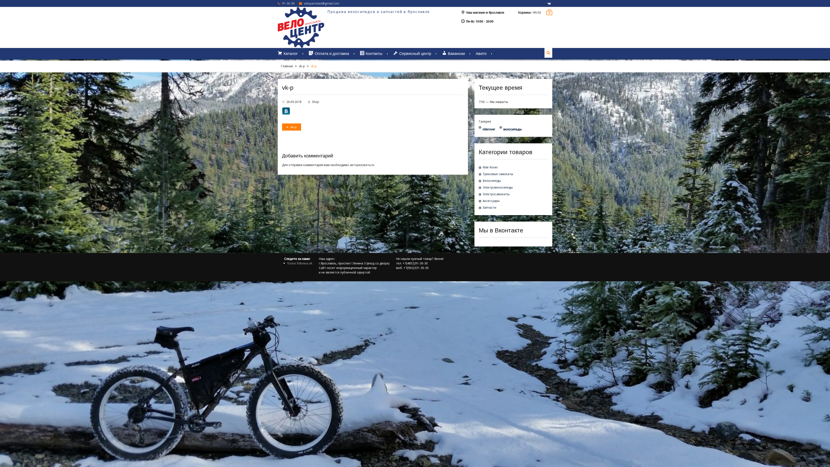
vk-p (302, 66)
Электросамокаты (496, 194)
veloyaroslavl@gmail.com (321, 3)
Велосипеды (492, 181)
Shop (315, 102)
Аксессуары (491, 201)
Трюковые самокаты (498, 174)
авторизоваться (362, 165)
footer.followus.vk (299, 263)
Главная (287, 66)
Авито (481, 53)
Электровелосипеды (498, 187)
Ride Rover (490, 167)
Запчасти (489, 207)
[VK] (549, 3)
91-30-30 (288, 3)
